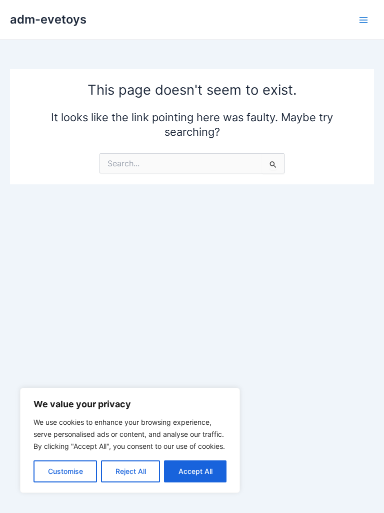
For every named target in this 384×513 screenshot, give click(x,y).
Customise (65, 471)
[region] (130, 440)
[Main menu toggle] (363, 20)
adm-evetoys (48, 19)
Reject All (131, 471)
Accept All (195, 471)
